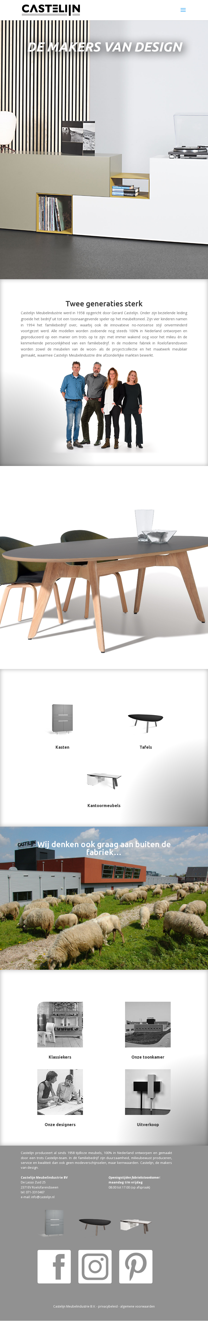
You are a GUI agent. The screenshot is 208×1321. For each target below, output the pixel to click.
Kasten (62, 747)
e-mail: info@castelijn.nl (38, 1197)
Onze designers (60, 1124)
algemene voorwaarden (137, 1306)
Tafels (146, 747)
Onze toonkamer (147, 1057)
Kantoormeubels (104, 805)
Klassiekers (60, 1057)
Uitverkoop (148, 1124)
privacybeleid (108, 1306)
